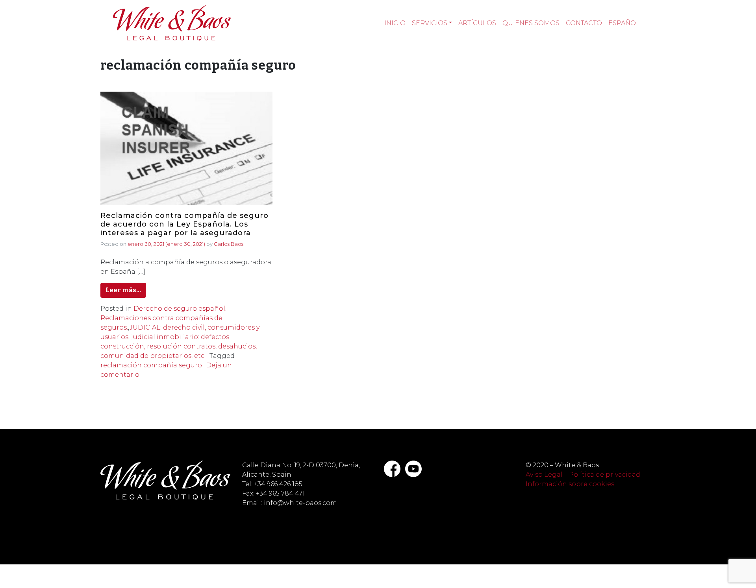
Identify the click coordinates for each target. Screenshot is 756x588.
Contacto (584, 23)
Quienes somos (531, 23)
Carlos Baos (228, 244)
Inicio (395, 23)
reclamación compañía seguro (151, 365)
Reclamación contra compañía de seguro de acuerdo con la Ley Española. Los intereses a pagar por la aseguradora (184, 224)
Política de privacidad (604, 474)
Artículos (477, 23)
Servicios (429, 23)
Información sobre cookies (570, 484)
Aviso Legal (544, 474)
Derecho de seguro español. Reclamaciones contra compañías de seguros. (163, 318)
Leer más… (123, 290)
